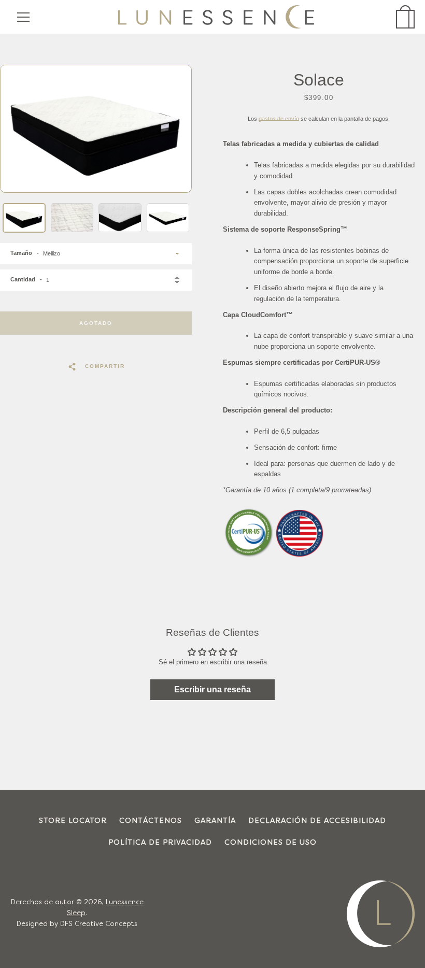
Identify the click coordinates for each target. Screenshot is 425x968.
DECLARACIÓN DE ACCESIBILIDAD (317, 821)
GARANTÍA (215, 821)
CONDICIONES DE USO (270, 842)
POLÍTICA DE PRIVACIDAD (160, 842)
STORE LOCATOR (73, 821)
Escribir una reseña (212, 689)
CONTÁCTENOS (150, 821)
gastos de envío (279, 119)
